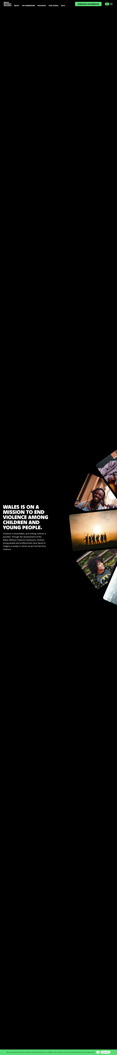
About (16, 5)
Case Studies (53, 5)
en (107, 4)
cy (111, 4)
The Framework (28, 5)
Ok (98, 1052)
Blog (63, 5)
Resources (42, 5)
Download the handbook (88, 4)
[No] (115, 1052)
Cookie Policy (105, 1052)
